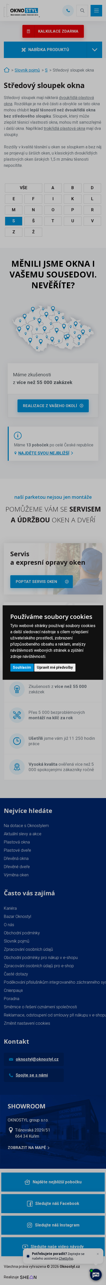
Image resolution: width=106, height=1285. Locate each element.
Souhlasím (22, 667)
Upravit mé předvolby (55, 667)
